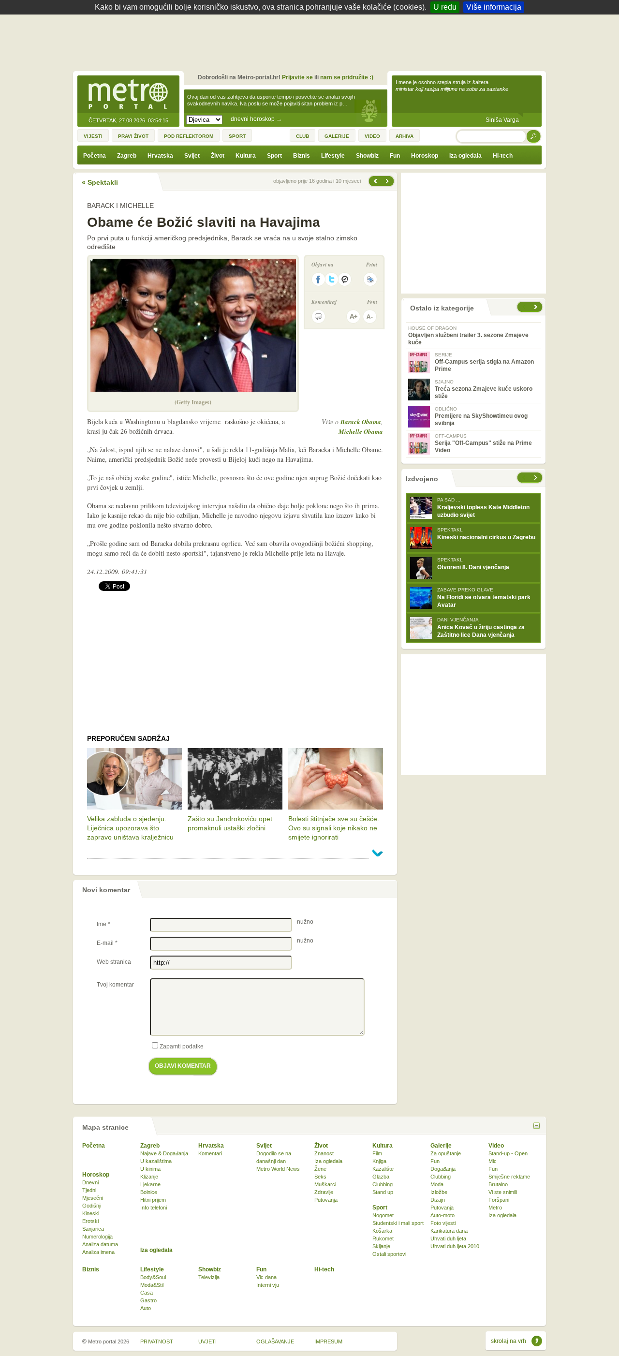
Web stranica (114, 961)
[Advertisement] (312, 41)
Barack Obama (360, 421)
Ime (103, 924)
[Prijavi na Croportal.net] (345, 279)
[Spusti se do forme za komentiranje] (318, 317)
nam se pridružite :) (346, 77)
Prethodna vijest (388, 181)
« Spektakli (100, 182)
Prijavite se (297, 77)
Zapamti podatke (182, 1046)
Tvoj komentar (115, 984)
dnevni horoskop (256, 119)
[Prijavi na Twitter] (332, 279)
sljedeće (537, 478)
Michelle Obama (361, 431)
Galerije (441, 1145)
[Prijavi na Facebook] (318, 279)
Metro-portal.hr (128, 94)
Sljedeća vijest (375, 181)
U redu (445, 7)
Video (496, 1145)
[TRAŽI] (534, 136)
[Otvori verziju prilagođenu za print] (370, 279)
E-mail (107, 943)
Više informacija (493, 7)
